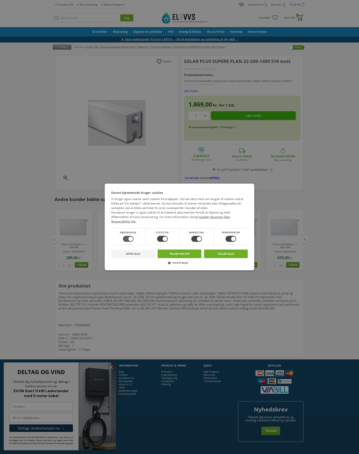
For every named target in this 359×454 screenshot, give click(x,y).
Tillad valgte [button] (179, 253)
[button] (179, 264)
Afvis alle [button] (133, 254)
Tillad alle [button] (226, 253)
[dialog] (179, 227)
